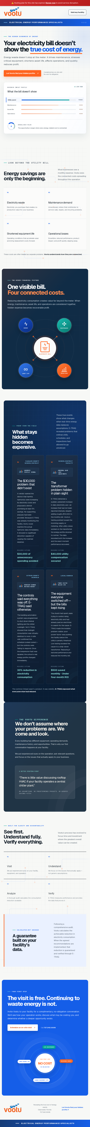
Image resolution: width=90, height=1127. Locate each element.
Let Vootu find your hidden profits (22, 73)
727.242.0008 (50, 1028)
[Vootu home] (12, 12)
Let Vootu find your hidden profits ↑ (72, 1108)
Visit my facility (77, 12)
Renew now (51, 3)
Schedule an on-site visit (22, 1027)
